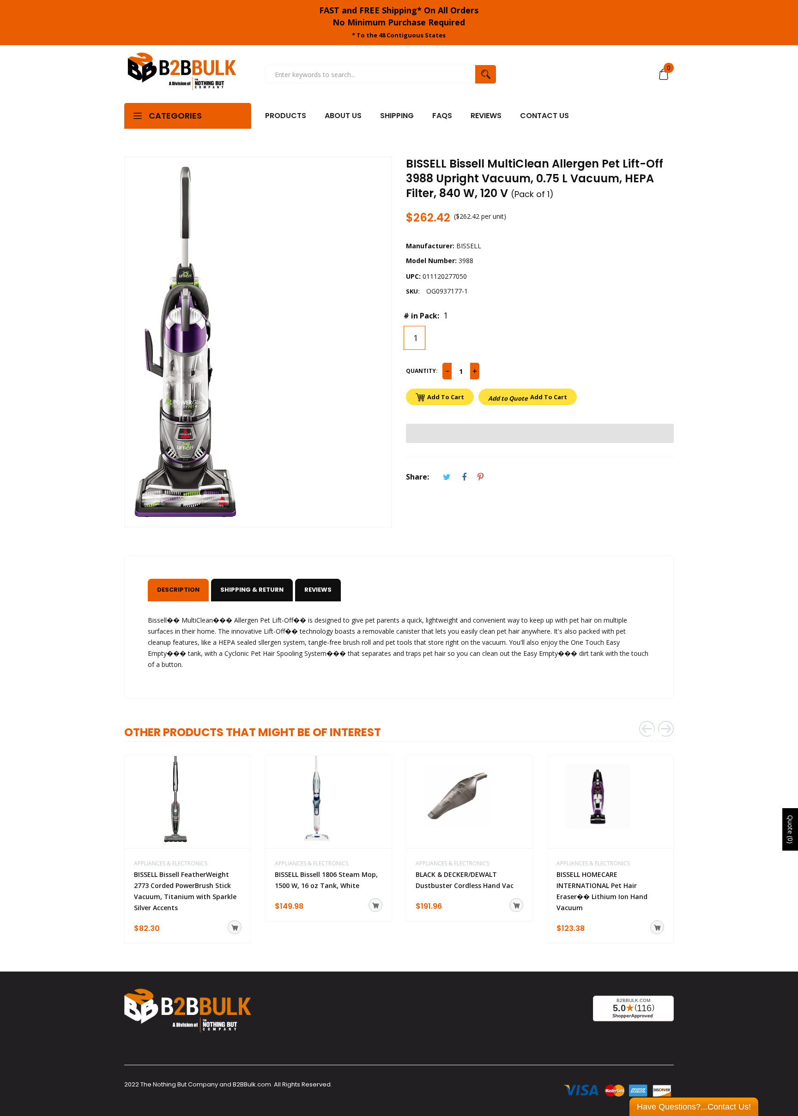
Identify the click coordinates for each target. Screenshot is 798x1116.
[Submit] (235, 927)
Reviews (318, 589)
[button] (540, 433)
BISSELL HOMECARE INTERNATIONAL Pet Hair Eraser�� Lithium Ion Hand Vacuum (601, 891)
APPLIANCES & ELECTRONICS (170, 863)
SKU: (413, 291)
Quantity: (422, 371)
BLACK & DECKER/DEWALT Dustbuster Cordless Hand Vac (465, 880)
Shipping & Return (252, 589)
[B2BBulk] (182, 74)
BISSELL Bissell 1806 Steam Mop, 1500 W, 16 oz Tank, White (326, 880)
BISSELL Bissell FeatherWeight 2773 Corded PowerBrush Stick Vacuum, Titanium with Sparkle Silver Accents (185, 891)
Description (178, 589)
